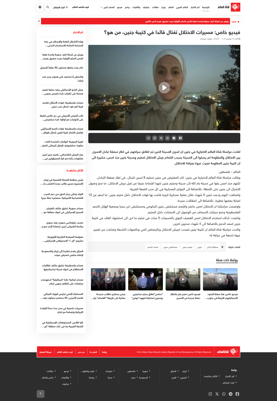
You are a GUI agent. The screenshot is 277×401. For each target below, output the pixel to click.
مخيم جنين (187, 247)
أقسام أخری (109, 7)
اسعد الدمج (152, 247)
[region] (164, 88)
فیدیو (119, 7)
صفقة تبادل (212, 247)
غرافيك (146, 7)
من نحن (81, 352)
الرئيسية (206, 7)
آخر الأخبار (195, 7)
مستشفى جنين (170, 247)
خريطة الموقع (46, 352)
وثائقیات (136, 7)
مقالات (155, 7)
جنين (199, 247)
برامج (127, 7)
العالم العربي (182, 7)
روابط (104, 352)
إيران (163, 7)
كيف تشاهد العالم (80, 7)
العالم (171, 7)
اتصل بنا (93, 352)
